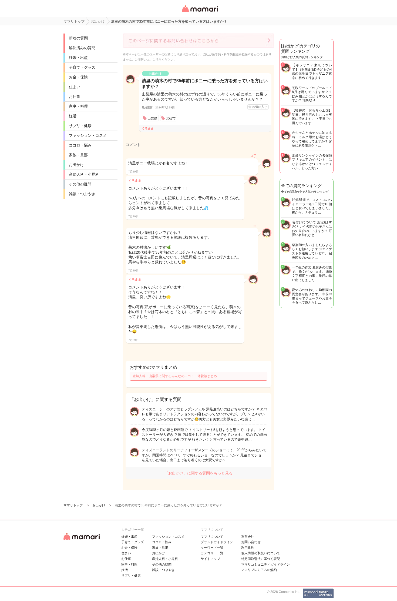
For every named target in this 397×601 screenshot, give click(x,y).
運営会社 (247, 537)
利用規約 (247, 548)
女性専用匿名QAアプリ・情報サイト (200, 12)
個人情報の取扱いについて (260, 553)
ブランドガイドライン (217, 542)
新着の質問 (78, 38)
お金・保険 (78, 77)
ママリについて (212, 537)
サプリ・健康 (80, 126)
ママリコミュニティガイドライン (265, 564)
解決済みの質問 (82, 48)
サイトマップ (210, 559)
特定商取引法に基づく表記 (260, 559)
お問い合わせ (251, 542)
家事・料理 (78, 106)
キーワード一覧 (212, 548)
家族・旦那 (78, 155)
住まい (74, 87)
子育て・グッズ (82, 67)
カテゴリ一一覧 (212, 553)
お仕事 (74, 96)
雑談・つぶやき (82, 194)
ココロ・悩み (80, 145)
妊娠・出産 (78, 57)
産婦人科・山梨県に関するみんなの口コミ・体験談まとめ (175, 376)
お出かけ (76, 164)
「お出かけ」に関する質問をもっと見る (198, 473)
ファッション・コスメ (88, 135)
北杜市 (171, 118)
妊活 (72, 116)
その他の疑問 (80, 184)
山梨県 (152, 118)
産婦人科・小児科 (84, 174)
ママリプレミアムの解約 (259, 570)
